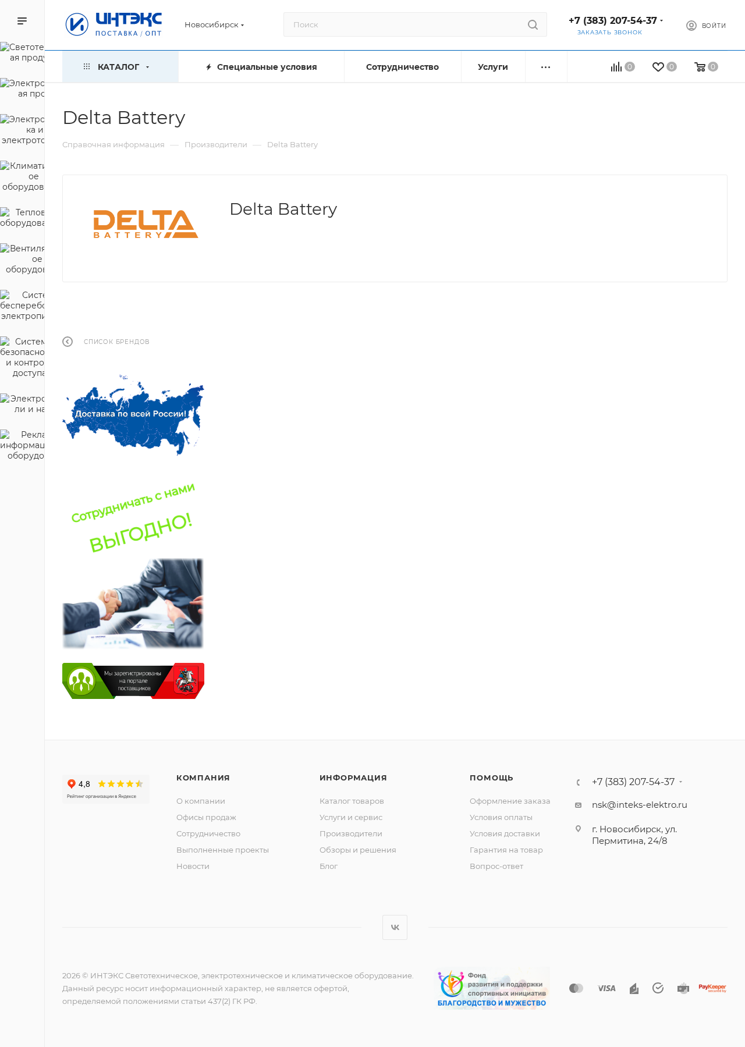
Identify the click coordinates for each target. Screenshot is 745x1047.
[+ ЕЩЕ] (546, 66)
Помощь (491, 777)
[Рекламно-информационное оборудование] (22, 447)
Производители (351, 833)
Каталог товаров (352, 800)
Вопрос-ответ (496, 866)
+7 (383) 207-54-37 (613, 20)
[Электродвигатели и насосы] (22, 406)
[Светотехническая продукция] (22, 54)
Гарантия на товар (506, 849)
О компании (200, 800)
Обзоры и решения (358, 849)
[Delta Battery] (146, 224)
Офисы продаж (206, 817)
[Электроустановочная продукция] (22, 90)
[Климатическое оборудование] (22, 178)
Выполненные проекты (222, 849)
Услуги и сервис (351, 817)
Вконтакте (394, 927)
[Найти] (533, 24)
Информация (354, 777)
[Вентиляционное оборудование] (22, 260)
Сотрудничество (208, 833)
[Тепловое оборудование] (22, 219)
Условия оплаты (501, 817)
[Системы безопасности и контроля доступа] (22, 359)
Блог (329, 866)
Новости (193, 866)
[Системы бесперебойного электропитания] (22, 307)
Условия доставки (505, 833)
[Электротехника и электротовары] (22, 131)
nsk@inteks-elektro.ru (639, 804)
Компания (203, 777)
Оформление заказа (510, 800)
